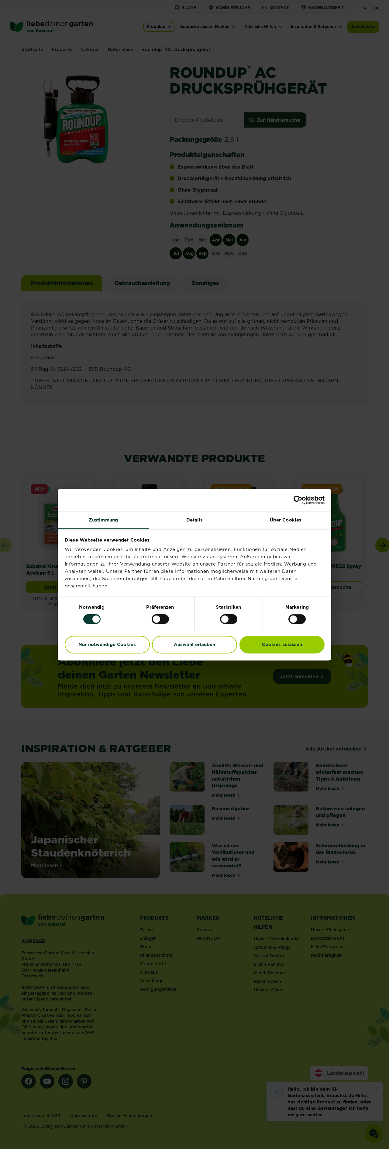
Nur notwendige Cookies (107, 644)
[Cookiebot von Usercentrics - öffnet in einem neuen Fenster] (298, 499)
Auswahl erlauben (194, 644)
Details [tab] (194, 520)
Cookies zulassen (282, 644)
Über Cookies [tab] (285, 520)
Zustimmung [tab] (103, 520)
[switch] (160, 619)
